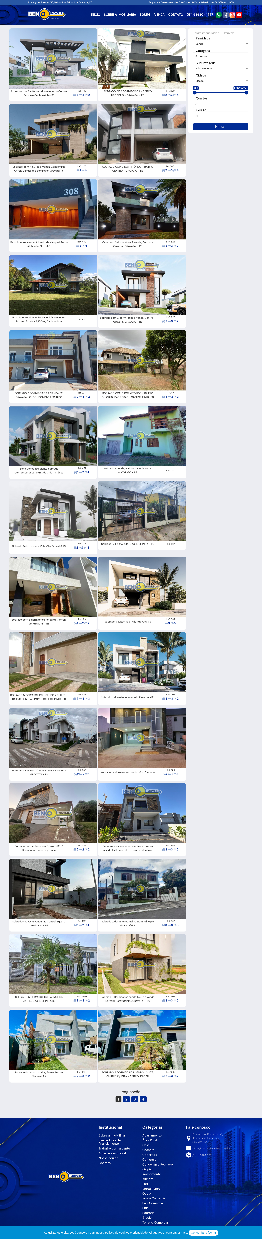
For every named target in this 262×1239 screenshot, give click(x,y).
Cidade (201, 75)
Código (201, 110)
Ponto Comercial (154, 1198)
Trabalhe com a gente (114, 1148)
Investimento (151, 1174)
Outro (146, 1193)
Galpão (147, 1169)
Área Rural (149, 1140)
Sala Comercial (152, 1203)
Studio (147, 1218)
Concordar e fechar (203, 1232)
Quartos (201, 98)
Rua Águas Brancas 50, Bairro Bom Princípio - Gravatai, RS (60, 2)
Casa (145, 1145)
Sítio (145, 1208)
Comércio (149, 1160)
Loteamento (151, 1189)
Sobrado (148, 1213)
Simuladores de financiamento (110, 1142)
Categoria (203, 50)
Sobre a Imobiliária (112, 1135)
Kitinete (148, 1179)
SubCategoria (205, 63)
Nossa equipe (108, 1158)
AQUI (161, 1232)
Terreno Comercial (155, 1222)
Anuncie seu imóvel (112, 1153)
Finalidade (203, 38)
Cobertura (149, 1155)
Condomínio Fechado (157, 1164)
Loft (145, 1184)
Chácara (148, 1150)
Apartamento (152, 1135)
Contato (105, 1163)
